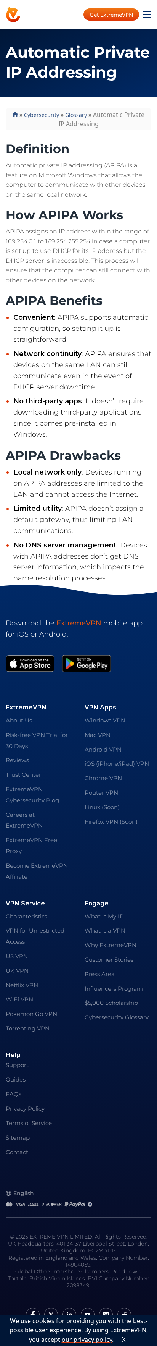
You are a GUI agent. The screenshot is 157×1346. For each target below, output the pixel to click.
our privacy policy (87, 1339)
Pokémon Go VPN (31, 1013)
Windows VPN (105, 720)
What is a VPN (105, 930)
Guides (16, 1079)
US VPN (17, 956)
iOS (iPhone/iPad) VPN (117, 763)
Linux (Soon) (102, 807)
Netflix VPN (22, 985)
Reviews (17, 760)
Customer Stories (109, 959)
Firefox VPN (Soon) (111, 821)
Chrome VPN (103, 778)
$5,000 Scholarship (111, 1002)
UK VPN (17, 970)
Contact (17, 1152)
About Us (19, 720)
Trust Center (23, 774)
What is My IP (104, 916)
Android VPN (103, 749)
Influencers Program (114, 988)
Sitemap (18, 1137)
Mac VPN (98, 735)
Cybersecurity (41, 114)
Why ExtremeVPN (110, 945)
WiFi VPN (19, 999)
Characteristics (26, 916)
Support (17, 1065)
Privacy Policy (25, 1108)
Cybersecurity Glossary (117, 1017)
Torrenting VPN (28, 1028)
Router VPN (101, 792)
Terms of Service (29, 1123)
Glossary (76, 114)
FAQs (13, 1094)
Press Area (100, 974)
